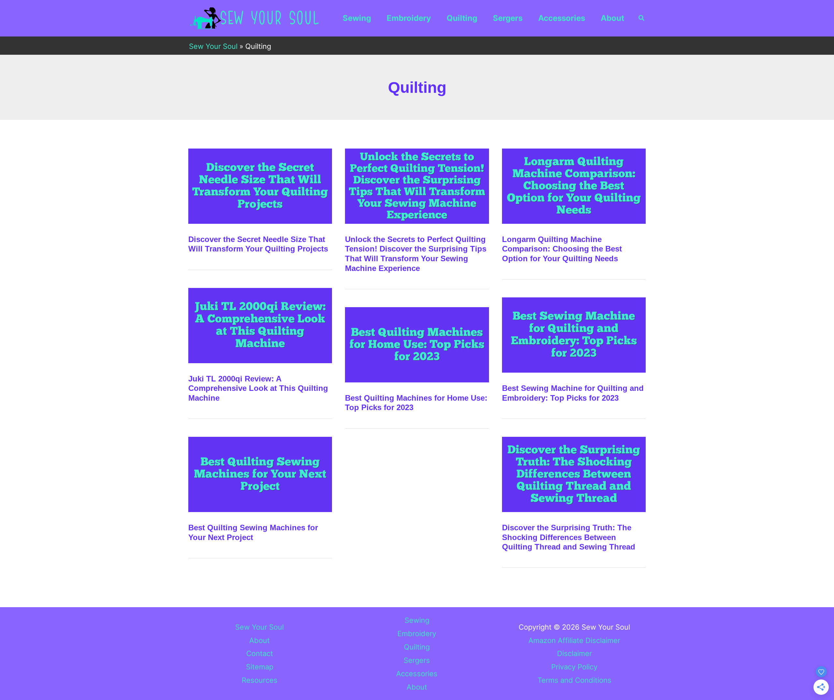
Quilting (462, 18)
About (612, 18)
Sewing (357, 18)
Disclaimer (574, 653)
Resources (260, 680)
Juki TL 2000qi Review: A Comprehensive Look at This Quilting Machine (258, 388)
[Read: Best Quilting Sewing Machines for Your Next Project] (260, 474)
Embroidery (409, 18)
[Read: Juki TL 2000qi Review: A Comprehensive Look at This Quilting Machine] (260, 325)
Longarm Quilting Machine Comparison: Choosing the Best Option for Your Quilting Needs (562, 249)
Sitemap (259, 667)
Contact (259, 653)
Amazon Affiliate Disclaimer (574, 640)
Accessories (561, 18)
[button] (642, 18)
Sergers (508, 18)
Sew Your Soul (213, 46)
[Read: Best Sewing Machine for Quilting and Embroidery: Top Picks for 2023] (574, 334)
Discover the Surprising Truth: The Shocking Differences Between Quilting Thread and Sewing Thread (568, 537)
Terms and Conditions (574, 680)
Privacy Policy (574, 667)
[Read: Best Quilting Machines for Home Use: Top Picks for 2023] (417, 344)
